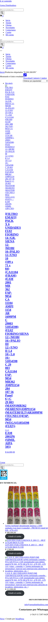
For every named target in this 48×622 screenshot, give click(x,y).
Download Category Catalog (35, 78)
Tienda (8, 23)
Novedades (10, 27)
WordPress (19, 619)
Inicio (8, 20)
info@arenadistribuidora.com (36, 604)
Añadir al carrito (14, 536)
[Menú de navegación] (1, 39)
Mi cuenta (10, 35)
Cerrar (2, 462)
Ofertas (9, 25)
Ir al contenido (6, 1)
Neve (2, 619)
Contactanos (11, 30)
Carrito (8, 32)
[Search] (2, 13)
